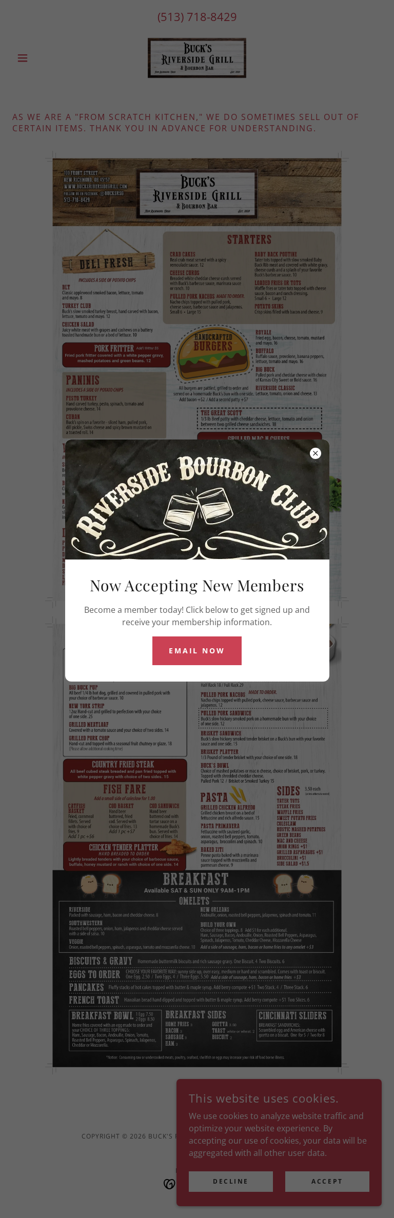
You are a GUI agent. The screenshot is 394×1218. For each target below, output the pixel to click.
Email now (197, 650)
